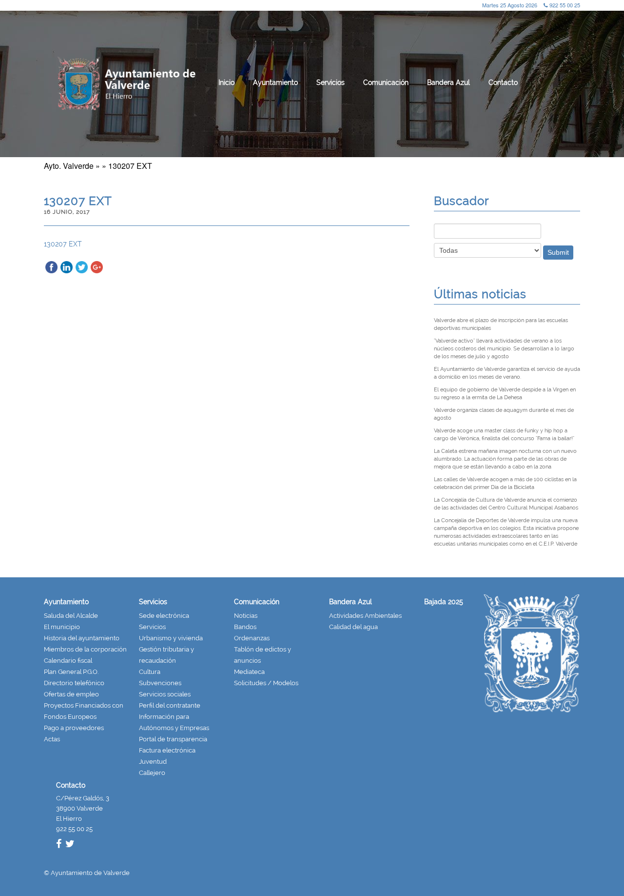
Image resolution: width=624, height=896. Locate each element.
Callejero (152, 772)
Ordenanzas (252, 638)
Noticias (245, 615)
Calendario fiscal (68, 660)
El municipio (62, 627)
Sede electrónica (164, 615)
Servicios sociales (165, 694)
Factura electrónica (167, 750)
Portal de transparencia (173, 739)
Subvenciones (160, 683)
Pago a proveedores (74, 728)
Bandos (245, 627)
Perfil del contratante (169, 705)
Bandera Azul (448, 82)
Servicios (330, 82)
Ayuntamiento (275, 82)
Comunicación (386, 82)
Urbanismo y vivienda (171, 638)
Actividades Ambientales (365, 615)
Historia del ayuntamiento (81, 638)
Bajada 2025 (443, 602)
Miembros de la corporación (85, 649)
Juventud (153, 761)
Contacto (503, 82)
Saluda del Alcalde (71, 615)
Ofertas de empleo (71, 694)
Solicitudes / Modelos (266, 683)
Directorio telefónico (74, 683)
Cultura (149, 671)
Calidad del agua (353, 627)
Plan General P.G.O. (71, 671)
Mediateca (249, 671)
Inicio (226, 82)
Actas (52, 739)
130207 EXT (63, 244)
